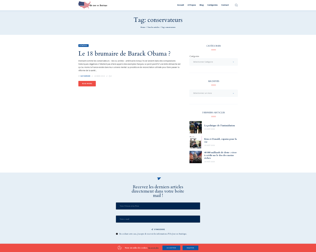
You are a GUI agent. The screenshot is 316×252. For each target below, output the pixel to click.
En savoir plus (153, 248)
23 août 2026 (209, 129)
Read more (87, 84)
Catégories (194, 56)
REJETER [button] (190, 248)
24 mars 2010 (99, 76)
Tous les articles (153, 27)
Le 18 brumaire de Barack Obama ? (124, 53)
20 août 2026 (209, 145)
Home (142, 27)
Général (83, 46)
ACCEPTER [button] (171, 248)
